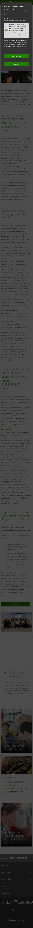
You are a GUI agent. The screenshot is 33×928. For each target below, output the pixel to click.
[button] (29, 4)
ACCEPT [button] (16, 64)
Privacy (11, 51)
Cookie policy (17, 51)
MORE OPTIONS (16, 56)
